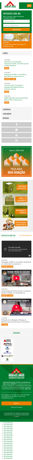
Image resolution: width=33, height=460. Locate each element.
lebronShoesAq (8, 452)
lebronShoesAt (8, 458)
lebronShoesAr (8, 454)
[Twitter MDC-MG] (16, 129)
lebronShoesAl (8, 443)
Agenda (7, 68)
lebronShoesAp (8, 451)
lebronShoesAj (8, 439)
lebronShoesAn (8, 447)
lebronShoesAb (8, 424)
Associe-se (16, 403)
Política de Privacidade (16, 407)
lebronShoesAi (8, 438)
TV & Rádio (13, 79)
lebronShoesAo (8, 449)
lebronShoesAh (8, 436)
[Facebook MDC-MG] (16, 124)
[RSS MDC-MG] (16, 140)
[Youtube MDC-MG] (16, 135)
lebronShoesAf (8, 432)
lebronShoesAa (8, 423)
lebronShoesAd (8, 428)
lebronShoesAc (8, 426)
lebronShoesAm (8, 445)
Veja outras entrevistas (25, 235)
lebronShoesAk (8, 441)
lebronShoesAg (8, 434)
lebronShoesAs (8, 456)
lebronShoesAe (8, 430)
